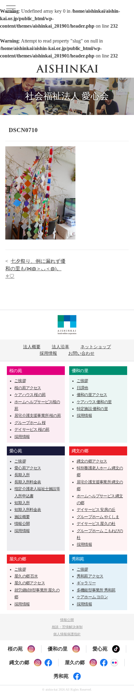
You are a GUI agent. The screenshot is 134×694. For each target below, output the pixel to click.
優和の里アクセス (92, 395)
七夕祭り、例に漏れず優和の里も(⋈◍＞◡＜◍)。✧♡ (35, 268)
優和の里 (80, 370)
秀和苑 (78, 558)
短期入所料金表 (27, 510)
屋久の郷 (17, 558)
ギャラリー (86, 583)
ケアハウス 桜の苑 (29, 395)
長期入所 (22, 475)
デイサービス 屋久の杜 (96, 524)
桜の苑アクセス (27, 388)
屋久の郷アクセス (29, 583)
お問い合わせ (81, 353)
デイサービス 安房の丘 (96, 510)
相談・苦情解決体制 (67, 627)
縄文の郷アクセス (92, 461)
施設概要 (22, 517)
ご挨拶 (20, 381)
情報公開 (22, 524)
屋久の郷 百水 (26, 576)
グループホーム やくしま (98, 517)
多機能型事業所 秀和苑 (96, 590)
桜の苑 (15, 370)
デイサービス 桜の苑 (31, 429)
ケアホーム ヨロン (92, 597)
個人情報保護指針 (67, 634)
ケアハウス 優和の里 (94, 402)
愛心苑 (15, 450)
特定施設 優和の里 (92, 409)
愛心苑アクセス (27, 468)
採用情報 (48, 353)
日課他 (82, 388)
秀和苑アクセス (90, 576)
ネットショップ (95, 346)
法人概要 (32, 346)
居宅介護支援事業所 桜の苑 (37, 415)
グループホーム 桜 (29, 423)
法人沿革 (60, 346)
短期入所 (22, 503)
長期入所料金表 (27, 482)
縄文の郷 (80, 450)
